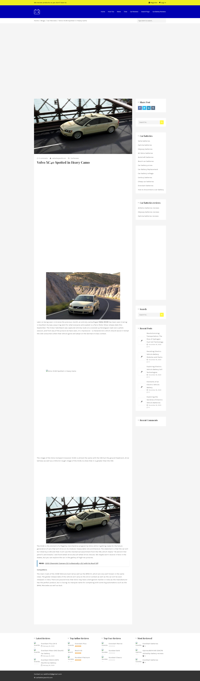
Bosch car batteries (146, 161)
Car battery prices (145, 165)
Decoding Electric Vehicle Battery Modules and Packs (154, 354)
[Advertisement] (100, 48)
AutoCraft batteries (145, 157)
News (119, 12)
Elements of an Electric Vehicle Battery (153, 385)
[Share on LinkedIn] (149, 108)
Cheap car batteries (146, 181)
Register (154, 3)
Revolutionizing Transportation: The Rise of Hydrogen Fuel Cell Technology (155, 337)
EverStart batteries (150, 644)
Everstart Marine (115, 644)
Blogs (43, 21)
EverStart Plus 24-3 (49, 644)
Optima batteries (145, 145)
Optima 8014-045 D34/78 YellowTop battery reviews (153, 651)
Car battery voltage (145, 173)
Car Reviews (134, 12)
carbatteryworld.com (59, 158)
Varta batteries (144, 141)
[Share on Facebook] (140, 108)
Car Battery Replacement (148, 169)
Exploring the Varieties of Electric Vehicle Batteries (155, 400)
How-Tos (111, 12)
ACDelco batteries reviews (148, 208)
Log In (163, 3)
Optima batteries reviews (148, 216)
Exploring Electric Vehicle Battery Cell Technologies (154, 369)
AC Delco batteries (145, 153)
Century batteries (145, 177)
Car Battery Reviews (159, 12)
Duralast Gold (114, 650)
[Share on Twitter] (144, 108)
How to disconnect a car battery (151, 190)
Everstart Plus (80, 644)
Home (103, 12)
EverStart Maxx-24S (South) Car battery (52, 651)
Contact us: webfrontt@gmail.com (48, 674)
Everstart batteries (145, 186)
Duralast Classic (115, 657)
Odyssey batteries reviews (148, 212)
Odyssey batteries (145, 149)
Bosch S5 (78, 650)
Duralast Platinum (82, 657)
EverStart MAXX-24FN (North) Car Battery (50, 661)
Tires (125, 12)
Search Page (145, 12)
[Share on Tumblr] (153, 108)
